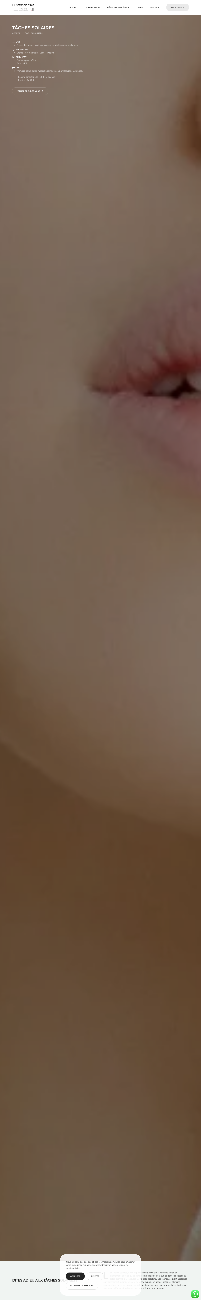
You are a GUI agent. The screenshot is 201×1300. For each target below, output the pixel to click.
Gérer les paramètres (82, 1286)
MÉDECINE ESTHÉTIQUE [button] (118, 7)
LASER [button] (140, 7)
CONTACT (154, 7)
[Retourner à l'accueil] (23, 7)
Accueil (73, 7)
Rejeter (95, 1276)
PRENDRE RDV (178, 7)
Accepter (75, 1276)
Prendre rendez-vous (28, 91)
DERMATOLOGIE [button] (92, 7)
